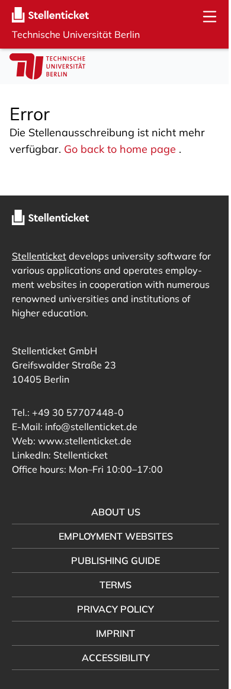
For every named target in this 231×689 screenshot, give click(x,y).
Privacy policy (111, 609)
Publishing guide (111, 560)
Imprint (111, 633)
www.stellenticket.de (84, 441)
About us (111, 512)
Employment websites (111, 536)
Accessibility (111, 658)
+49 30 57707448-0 (78, 412)
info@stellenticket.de (91, 426)
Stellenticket (39, 256)
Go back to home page (120, 149)
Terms (111, 585)
